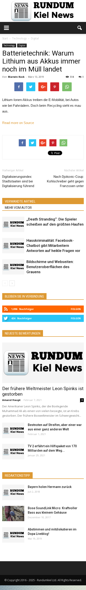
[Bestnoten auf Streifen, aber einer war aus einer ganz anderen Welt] (13, 430)
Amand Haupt (11, 400)
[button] (80, 28)
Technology (9, 45)
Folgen (76, 309)
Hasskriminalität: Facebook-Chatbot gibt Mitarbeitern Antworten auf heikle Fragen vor (53, 245)
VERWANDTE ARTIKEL (20, 201)
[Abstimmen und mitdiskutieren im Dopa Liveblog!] (13, 535)
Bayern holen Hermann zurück (49, 487)
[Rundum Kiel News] (43, 11)
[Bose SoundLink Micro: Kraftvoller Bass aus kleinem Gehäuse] (13, 513)
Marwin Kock (16, 76)
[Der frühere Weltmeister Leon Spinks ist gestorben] (43, 362)
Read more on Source (18, 123)
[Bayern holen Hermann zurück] (13, 492)
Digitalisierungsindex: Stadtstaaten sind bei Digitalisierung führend (18, 181)
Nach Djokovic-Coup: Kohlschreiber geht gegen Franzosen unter (65, 181)
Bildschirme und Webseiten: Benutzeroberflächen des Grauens (50, 266)
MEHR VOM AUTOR (18, 207)
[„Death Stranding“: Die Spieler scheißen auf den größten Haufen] (13, 224)
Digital (22, 45)
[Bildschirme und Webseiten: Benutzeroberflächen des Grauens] (13, 267)
